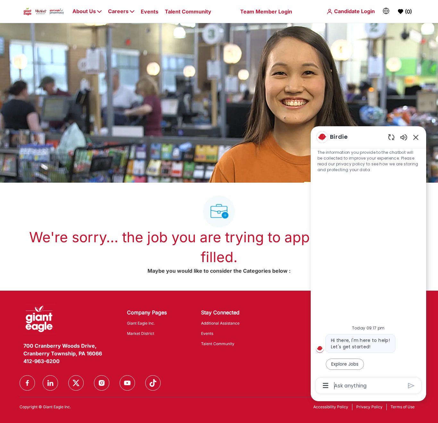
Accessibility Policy (330, 406)
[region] (368, 260)
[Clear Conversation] (391, 137)
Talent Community (188, 12)
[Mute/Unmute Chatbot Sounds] (404, 137)
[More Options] (326, 385)
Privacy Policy (369, 406)
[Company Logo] (43, 11)
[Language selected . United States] (386, 10)
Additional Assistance (220, 323)
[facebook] (27, 383)
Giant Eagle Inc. (141, 323)
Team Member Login (266, 12)
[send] (411, 386)
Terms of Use (403, 406)
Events (149, 12)
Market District (140, 333)
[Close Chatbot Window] (416, 137)
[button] (350, 11)
